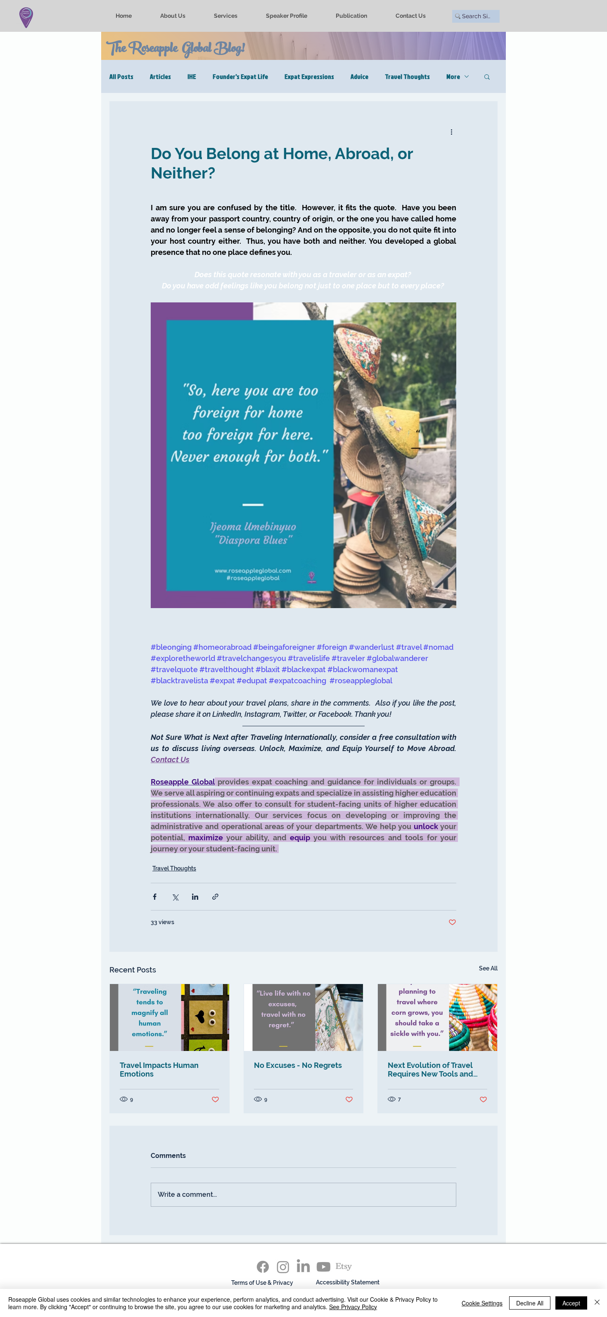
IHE (191, 76)
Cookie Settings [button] (482, 1303)
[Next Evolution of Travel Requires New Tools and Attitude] (437, 1017)
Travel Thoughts (407, 76)
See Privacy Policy (353, 1307)
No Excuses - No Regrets (298, 1065)
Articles (160, 76)
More (453, 76)
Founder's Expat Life (240, 76)
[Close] (597, 1303)
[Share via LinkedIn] (195, 897)
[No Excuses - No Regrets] (303, 1017)
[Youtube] (323, 1267)
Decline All (529, 1303)
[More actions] (451, 131)
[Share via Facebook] (155, 897)
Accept (571, 1303)
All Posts (121, 76)
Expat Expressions (309, 76)
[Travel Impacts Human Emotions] (169, 1017)
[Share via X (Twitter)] (175, 897)
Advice (359, 76)
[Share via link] (215, 897)
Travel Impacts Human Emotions (159, 1069)
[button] (487, 76)
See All (488, 968)
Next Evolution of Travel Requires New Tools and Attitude (430, 1069)
